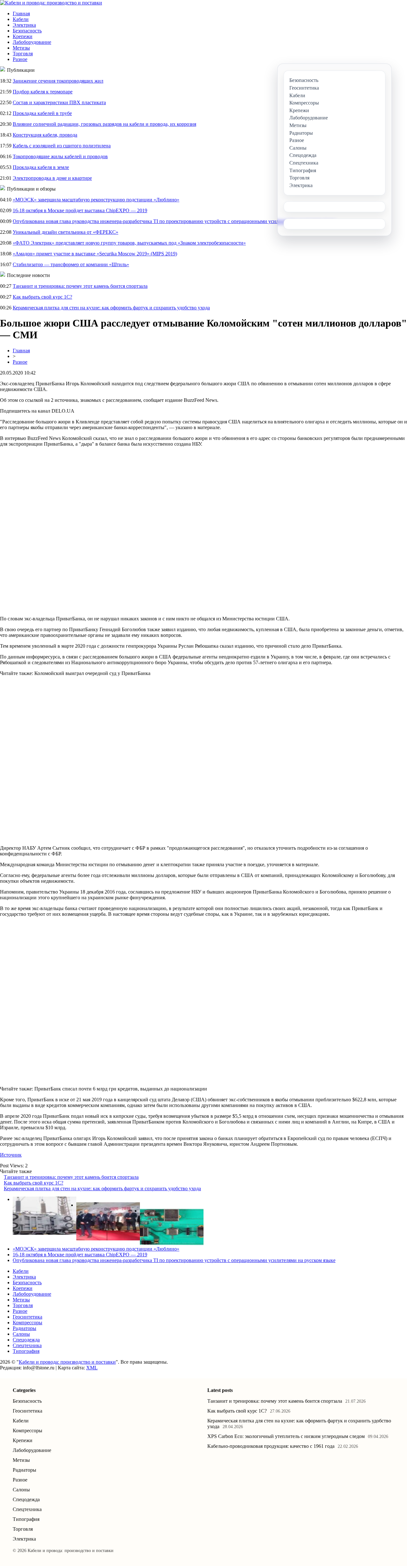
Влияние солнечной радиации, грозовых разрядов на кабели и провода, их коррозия (104, 124)
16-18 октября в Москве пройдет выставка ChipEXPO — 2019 (80, 210)
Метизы (21, 48)
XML (92, 1367)
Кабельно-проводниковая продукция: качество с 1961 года (271, 1446)
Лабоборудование (32, 42)
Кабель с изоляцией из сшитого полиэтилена (62, 145)
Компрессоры (27, 1322)
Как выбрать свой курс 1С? (42, 297)
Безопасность (27, 30)
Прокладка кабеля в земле (41, 167)
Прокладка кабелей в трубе (42, 113)
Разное (20, 59)
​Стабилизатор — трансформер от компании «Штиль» (71, 264)
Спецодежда (26, 1339)
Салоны (21, 1334)
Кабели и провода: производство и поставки (67, 1362)
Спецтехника (27, 1345)
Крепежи (22, 36)
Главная (21, 13)
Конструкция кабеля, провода (45, 135)
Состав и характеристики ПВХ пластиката (59, 102)
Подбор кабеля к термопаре (42, 91)
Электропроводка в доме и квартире (52, 178)
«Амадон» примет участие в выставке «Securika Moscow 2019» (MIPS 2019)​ (95, 253)
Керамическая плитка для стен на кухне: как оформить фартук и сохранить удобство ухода (111, 307)
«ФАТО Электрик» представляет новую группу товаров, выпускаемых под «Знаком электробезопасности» (129, 243)
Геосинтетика (27, 1317)
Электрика (24, 25)
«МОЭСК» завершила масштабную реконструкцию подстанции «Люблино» (96, 199)
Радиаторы (24, 1328)
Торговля (23, 53)
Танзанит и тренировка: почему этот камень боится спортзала (80, 286)
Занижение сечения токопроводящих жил (58, 81)
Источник (11, 1155)
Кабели (21, 19)
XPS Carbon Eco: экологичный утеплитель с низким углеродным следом (286, 1436)
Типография (26, 1351)
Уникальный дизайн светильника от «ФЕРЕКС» (65, 232)
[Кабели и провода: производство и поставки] (51, 2)
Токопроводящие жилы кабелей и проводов (60, 156)
